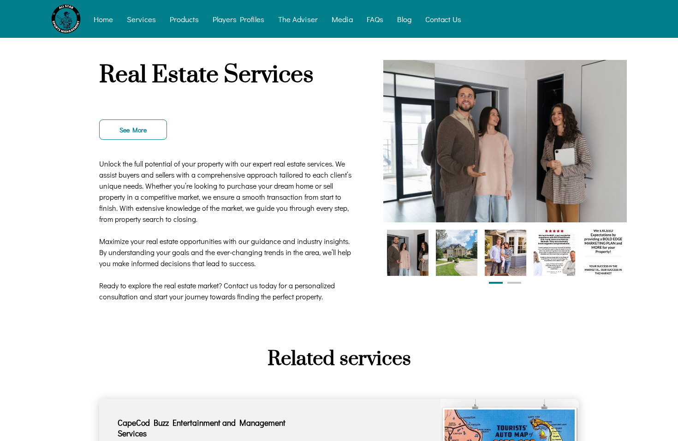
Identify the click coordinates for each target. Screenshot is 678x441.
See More (133, 129)
